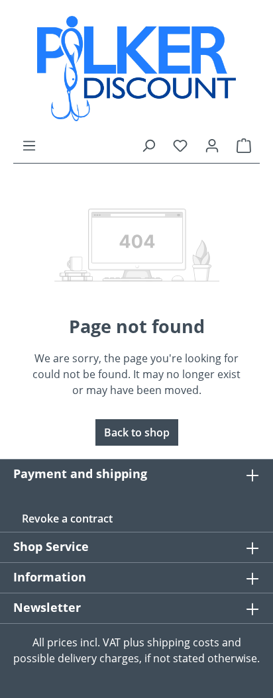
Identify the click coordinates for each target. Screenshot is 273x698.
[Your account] (212, 145)
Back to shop (137, 432)
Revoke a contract (67, 518)
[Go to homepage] (136, 68)
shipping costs (183, 642)
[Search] (148, 145)
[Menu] (29, 145)
